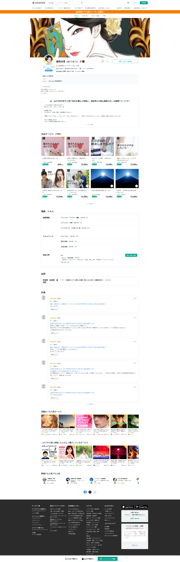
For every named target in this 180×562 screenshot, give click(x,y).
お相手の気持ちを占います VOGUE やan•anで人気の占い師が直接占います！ (73, 323)
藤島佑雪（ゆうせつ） (67, 61)
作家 (71, 223)
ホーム (76, 16)
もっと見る (90, 124)
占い (51, 301)
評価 (104, 16)
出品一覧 (84, 16)
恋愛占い (55, 301)
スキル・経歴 (95, 16)
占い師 (78, 228)
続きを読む (69, 330)
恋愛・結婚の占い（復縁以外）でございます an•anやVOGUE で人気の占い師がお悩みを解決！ (78, 304)
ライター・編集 (74, 217)
